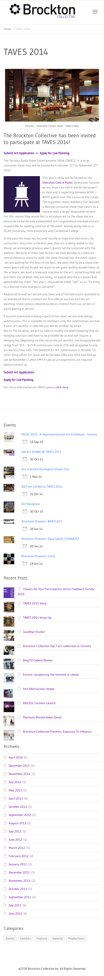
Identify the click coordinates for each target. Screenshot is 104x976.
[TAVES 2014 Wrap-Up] (9, 621)
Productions (76, 938)
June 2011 (15, 913)
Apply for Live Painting (54, 153)
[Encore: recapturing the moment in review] (9, 678)
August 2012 (17, 823)
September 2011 (20, 897)
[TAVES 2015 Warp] (9, 607)
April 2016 (16, 757)
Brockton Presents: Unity (38, 556)
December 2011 (19, 872)
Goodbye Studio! (34, 632)
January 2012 (18, 864)
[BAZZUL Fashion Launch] (9, 706)
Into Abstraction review (38, 689)
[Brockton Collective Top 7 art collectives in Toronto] (9, 649)
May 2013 (15, 790)
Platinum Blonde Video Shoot (42, 717)
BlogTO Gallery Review (37, 660)
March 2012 (17, 848)
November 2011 (19, 880)
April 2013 (16, 798)
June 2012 (15, 839)
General (57, 938)
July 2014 (15, 782)
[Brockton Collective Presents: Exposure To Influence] (9, 735)
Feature (42, 938)
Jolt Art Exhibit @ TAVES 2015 (41, 452)
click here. (62, 387)
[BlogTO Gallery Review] (9, 664)
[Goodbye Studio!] (9, 635)
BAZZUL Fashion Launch (39, 703)
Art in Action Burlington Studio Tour (46, 469)
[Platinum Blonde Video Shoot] (9, 721)
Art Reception (31, 504)
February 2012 (19, 856)
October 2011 (18, 889)
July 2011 (15, 905)
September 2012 (20, 815)
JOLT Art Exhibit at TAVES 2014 (42, 486)
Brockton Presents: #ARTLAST (42, 521)
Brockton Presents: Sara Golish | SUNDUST (50, 539)
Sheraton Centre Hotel (57, 182)
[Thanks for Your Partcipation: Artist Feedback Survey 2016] (9, 592)
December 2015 (19, 765)
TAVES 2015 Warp (35, 603)
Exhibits (25, 938)
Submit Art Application (19, 153)
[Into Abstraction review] (9, 692)
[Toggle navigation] (95, 11)
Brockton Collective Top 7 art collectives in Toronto (57, 646)
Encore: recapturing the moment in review (51, 674)
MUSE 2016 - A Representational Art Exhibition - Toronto (59, 434)
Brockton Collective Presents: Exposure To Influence (57, 731)
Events (10, 938)
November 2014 (19, 774)
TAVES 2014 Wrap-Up (37, 617)
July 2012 (15, 831)
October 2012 (18, 807)
